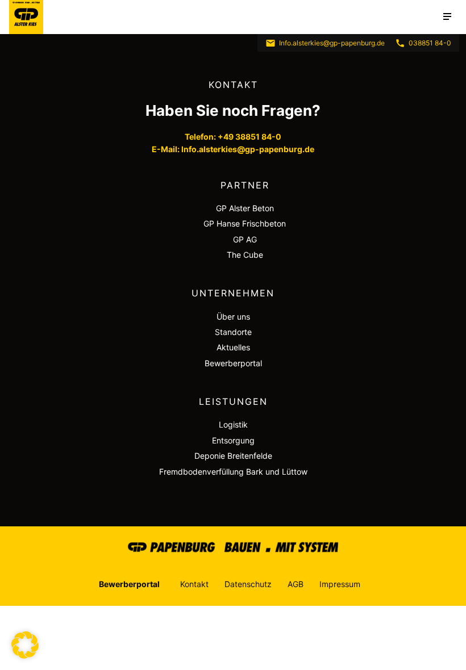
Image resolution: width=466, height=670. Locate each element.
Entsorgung (233, 440)
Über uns (233, 316)
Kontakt (194, 584)
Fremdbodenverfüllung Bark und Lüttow (233, 471)
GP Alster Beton (245, 208)
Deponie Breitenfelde (233, 455)
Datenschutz (248, 584)
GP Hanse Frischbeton (244, 223)
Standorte (233, 332)
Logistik (233, 424)
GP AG (245, 239)
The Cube (245, 254)
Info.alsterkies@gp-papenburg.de (332, 43)
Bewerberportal (233, 363)
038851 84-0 (430, 43)
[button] (25, 645)
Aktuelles (233, 347)
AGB (295, 584)
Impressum (339, 584)
